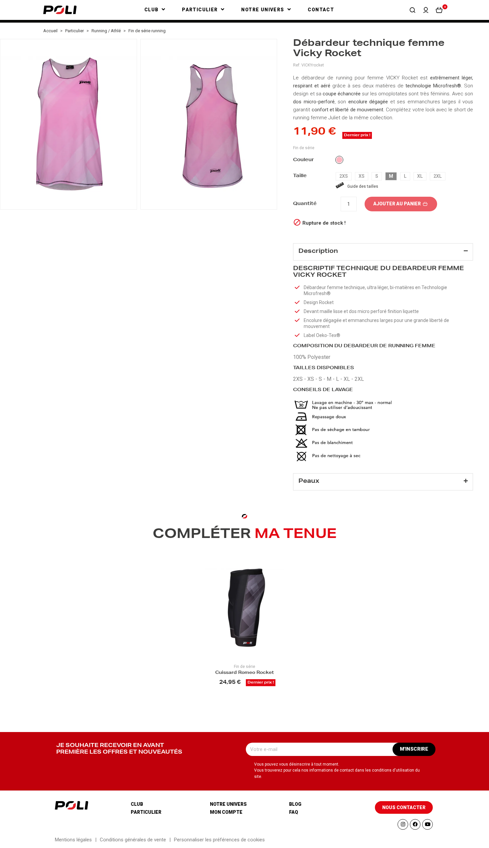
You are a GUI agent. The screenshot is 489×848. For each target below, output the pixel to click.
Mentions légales (73, 840)
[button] (412, 10)
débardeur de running (326, 78)
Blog (295, 804)
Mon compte (226, 812)
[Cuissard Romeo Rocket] (244, 607)
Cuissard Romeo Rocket (244, 673)
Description (318, 252)
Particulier (146, 812)
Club (137, 804)
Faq (293, 812)
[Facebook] (415, 824)
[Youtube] (427, 824)
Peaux (308, 481)
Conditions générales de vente (133, 840)
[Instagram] (403, 824)
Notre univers (228, 804)
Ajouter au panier (397, 203)
